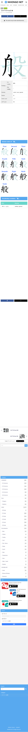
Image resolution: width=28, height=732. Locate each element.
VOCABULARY (3, 5)
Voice (14, 558)
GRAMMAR (15, 5)
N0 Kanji (14, 510)
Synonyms (14, 576)
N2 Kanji (14, 516)
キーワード (4, 613)
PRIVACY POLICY (11, 727)
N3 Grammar (14, 489)
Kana (13, 498)
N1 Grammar (14, 483)
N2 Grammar (14, 486)
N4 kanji (14, 522)
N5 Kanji (14, 525)
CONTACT (18, 727)
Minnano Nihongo (14, 573)
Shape (14, 546)
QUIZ (26, 5)
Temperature (14, 555)
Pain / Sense (14, 543)
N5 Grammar (14, 495)
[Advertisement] (14, 38)
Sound (14, 549)
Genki (14, 570)
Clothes (14, 534)
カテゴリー (4, 618)
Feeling (14, 537)
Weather (14, 564)
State (14, 552)
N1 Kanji (14, 513)
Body (14, 531)
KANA (8, 5)
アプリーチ (17, 584)
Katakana (14, 504)
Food (14, 540)
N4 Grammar (14, 492)
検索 (14, 624)
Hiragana (14, 501)
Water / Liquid (14, 561)
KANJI (11, 5)
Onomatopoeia (13, 528)
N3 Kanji (5, 8)
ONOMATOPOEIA (21, 5)
